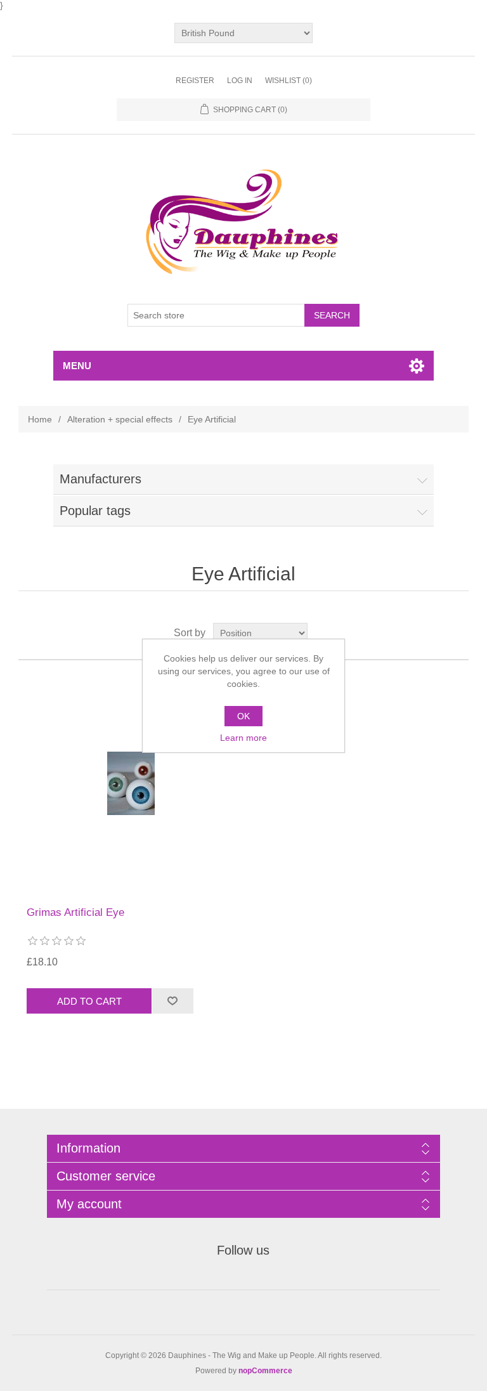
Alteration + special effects (119, 419)
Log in (239, 80)
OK (243, 716)
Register (195, 80)
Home (40, 419)
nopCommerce (265, 1370)
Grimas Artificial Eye (75, 912)
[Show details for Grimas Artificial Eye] (130, 783)
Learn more (243, 738)
